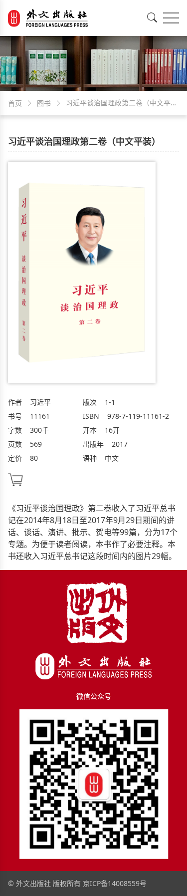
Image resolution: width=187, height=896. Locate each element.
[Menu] (171, 17)
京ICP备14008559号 (115, 883)
